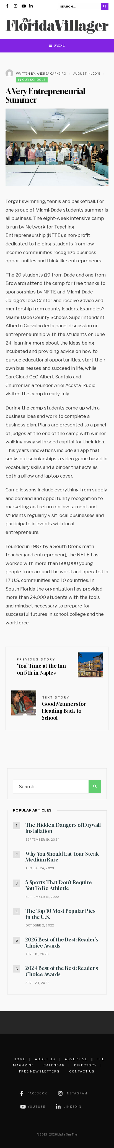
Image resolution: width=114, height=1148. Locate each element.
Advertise (76, 1059)
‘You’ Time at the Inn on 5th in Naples (41, 666)
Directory (85, 1065)
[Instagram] (16, 6)
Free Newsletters (39, 1071)
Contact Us (82, 1071)
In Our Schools (32, 80)
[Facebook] (8, 6)
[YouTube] (23, 6)
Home (19, 1059)
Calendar (54, 1065)
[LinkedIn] (31, 6)
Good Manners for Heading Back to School (64, 708)
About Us (45, 1059)
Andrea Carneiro (51, 74)
